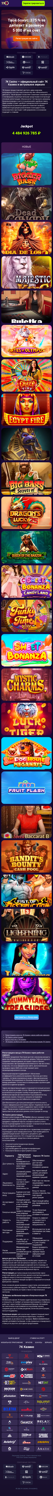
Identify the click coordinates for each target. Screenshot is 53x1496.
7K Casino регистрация (14, 1037)
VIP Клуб (28, 1342)
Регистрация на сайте (26, 38)
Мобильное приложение (12, 1342)
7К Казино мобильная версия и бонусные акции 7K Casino (27, 1042)
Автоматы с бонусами (26, 1017)
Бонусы (38, 1342)
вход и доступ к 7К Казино (15, 1039)
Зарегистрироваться (33, 3)
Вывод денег (14, 1338)
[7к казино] (7, 3)
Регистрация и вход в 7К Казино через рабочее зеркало (27, 1035)
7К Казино (26, 1346)
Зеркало (48, 1342)
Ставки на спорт (37, 1338)
